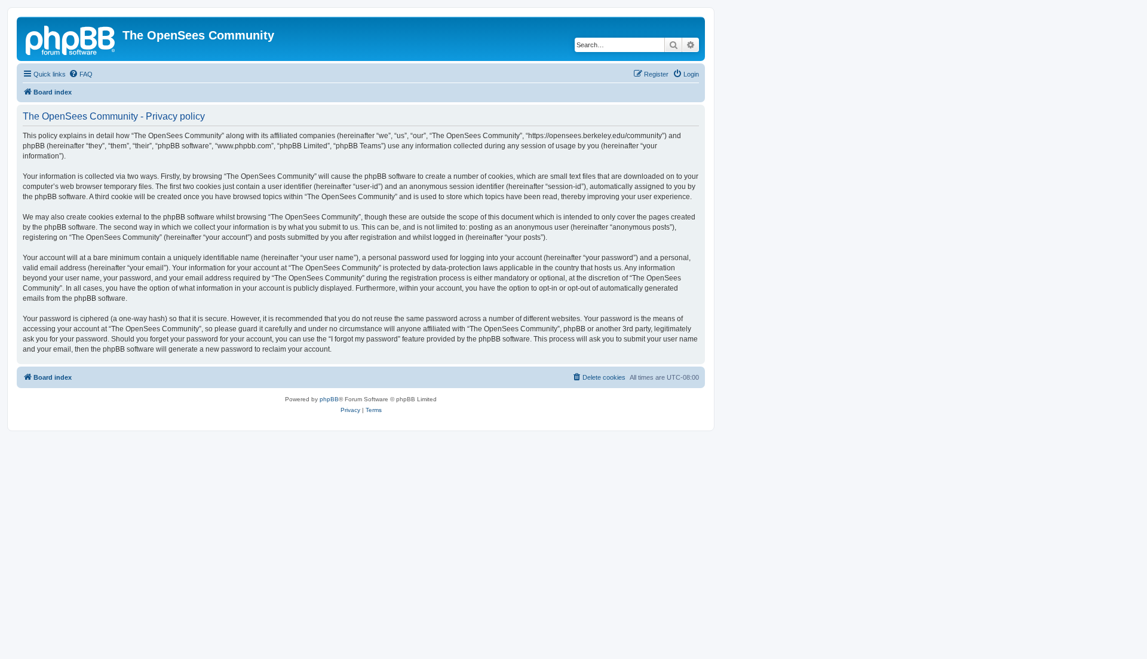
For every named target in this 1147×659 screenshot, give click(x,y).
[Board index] (71, 39)
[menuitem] (81, 74)
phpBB (329, 399)
